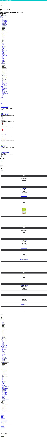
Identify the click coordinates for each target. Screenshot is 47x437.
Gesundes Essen (3, 72)
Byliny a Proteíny (2, 419)
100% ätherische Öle (4, 46)
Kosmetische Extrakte (4, 51)
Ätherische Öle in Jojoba (4, 50)
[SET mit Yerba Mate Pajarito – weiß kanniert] (24, 281)
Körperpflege (3, 54)
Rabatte (2, 412)
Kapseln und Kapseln (4, 31)
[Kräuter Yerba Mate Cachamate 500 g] (24, 236)
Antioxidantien (3, 359)
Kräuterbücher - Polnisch (4, 409)
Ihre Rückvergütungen (3, 427)
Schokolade (3, 333)
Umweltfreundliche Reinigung (5, 88)
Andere (2, 86)
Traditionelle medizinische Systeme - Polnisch (6, 410)
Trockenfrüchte (3, 351)
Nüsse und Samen (3, 64)
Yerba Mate (3, 41)
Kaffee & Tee (3, 39)
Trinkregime (3, 60)
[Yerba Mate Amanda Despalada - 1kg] (24, 304)
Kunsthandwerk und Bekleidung (5, 93)
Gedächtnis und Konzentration (5, 82)
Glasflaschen (3, 96)
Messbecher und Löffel (4, 87)
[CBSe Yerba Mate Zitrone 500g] (24, 211)
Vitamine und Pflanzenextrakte (5, 407)
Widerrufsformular (2, 436)
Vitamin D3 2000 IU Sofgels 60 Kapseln (4, 153)
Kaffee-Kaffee (3, 65)
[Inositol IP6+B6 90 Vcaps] (2, 119)
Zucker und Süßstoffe (4, 67)
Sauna (2, 78)
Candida (3, 365)
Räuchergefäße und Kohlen (4, 77)
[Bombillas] (2, 160)
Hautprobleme (3, 80)
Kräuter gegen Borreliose (4, 21)
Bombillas (2, 161)
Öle (1, 45)
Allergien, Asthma (4, 43)
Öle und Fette (3, 336)
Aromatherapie (2, 74)
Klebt (2, 62)
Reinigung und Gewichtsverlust (5, 83)
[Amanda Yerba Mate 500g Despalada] (24, 173)
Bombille (3, 40)
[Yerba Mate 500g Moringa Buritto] (24, 292)
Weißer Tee (3, 36)
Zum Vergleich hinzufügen (24, 192)
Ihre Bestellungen (2, 426)
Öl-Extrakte (3, 52)
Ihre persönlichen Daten (3, 428)
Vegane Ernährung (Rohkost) (4, 73)
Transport (2, 103)
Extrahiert (3, 29)
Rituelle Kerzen (3, 89)
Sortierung (1, 164)
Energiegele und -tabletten (4, 408)
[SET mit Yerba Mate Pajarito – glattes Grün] (24, 270)
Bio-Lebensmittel (2, 331)
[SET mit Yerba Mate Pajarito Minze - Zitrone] (24, 259)
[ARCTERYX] (1, 17)
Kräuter (3, 19)
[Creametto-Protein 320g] (3, 134)
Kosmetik (2, 49)
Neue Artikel (2, 415)
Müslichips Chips (3, 335)
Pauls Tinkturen (3, 30)
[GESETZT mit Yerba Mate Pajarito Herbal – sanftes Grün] (24, 225)
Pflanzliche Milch (3, 337)
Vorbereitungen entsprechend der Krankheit (5, 362)
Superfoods (3, 66)
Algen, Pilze (3, 353)
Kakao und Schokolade (4, 69)
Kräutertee (3, 322)
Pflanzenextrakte (3, 28)
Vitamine (2, 97)
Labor (2, 95)
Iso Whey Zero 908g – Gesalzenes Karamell (4, 114)
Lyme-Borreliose (3, 364)
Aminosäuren (3, 59)
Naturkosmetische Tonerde (4, 55)
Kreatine (3, 58)
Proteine (3, 57)
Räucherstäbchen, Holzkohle (4, 91)
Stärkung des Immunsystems (4, 85)
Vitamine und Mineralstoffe (4, 68)
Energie (3, 44)
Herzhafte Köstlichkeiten (4, 338)
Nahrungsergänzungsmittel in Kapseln (5, 386)
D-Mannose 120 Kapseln (3, 146)
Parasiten (3, 366)
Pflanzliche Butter (3, 354)
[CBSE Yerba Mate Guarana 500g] (24, 195)
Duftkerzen (3, 76)
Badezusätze (3, 92)
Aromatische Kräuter (4, 22)
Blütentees (3, 37)
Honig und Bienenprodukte (4, 358)
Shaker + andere (3, 61)
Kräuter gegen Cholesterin (4, 24)
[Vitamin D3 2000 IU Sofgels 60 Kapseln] (5, 152)
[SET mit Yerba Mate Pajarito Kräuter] (24, 247)
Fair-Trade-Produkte (4, 332)
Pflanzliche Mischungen (4, 26)
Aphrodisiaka (3, 27)
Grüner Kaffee (3, 38)
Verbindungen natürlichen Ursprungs (5, 399)
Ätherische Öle (3, 47)
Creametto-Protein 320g (3, 135)
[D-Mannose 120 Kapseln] (3, 145)
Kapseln (2, 384)
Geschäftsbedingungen (3, 418)
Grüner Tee (3, 35)
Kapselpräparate (3, 400)
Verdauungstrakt (3, 84)
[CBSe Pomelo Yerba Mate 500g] (24, 184)
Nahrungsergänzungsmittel (3, 42)
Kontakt (2, 416)
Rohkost (3, 334)
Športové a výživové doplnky (3, 422)
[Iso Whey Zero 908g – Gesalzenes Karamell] (5, 113)
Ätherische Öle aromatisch (4, 75)
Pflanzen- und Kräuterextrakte (5, 20)
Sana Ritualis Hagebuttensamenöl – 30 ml (4, 107)
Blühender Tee (3, 324)
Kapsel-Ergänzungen (4, 385)
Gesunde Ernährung (3, 63)
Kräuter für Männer (4, 23)
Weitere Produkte (3, 90)
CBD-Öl (3, 48)
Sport (2, 401)
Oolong (3, 34)
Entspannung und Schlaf (4, 81)
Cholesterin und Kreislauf (4, 363)
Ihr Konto (1, 16)
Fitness (2, 56)
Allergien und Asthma (4, 79)
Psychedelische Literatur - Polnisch (5, 411)
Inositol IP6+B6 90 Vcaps (3, 120)
